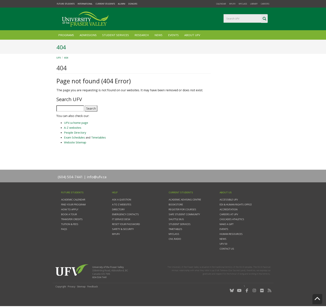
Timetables (98, 137)
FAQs (64, 229)
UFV (58, 57)
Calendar (221, 3)
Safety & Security (123, 229)
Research (142, 35)
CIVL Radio (175, 239)
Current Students (105, 3)
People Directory (75, 132)
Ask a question (121, 199)
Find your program (73, 204)
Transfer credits (72, 219)
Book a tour (69, 214)
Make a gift (227, 224)
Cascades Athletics (232, 219)
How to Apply (69, 209)
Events (173, 35)
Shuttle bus (176, 219)
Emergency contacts (125, 214)
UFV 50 (223, 243)
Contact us (227, 248)
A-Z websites (72, 127)
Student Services (115, 35)
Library (254, 3)
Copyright (60, 286)
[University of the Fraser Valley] (84, 18)
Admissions (88, 35)
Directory (118, 209)
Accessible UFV (229, 199)
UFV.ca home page (76, 123)
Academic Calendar (73, 199)
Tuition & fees (69, 224)
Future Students (66, 3)
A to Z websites (121, 204)
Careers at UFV (229, 214)
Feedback (92, 286)
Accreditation (229, 209)
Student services (180, 224)
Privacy (71, 286)
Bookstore (176, 204)
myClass (243, 3)
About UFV (192, 35)
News (158, 35)
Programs (66, 35)
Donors (132, 3)
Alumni (121, 3)
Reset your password (126, 224)
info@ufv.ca (97, 176)
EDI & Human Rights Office (236, 204)
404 (66, 57)
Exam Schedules (74, 137)
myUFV (232, 3)
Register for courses (182, 209)
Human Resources (231, 234)
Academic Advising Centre (185, 199)
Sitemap (81, 286)
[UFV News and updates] (269, 290)
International (85, 3)
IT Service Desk (121, 219)
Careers (265, 3)
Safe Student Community (184, 214)
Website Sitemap (75, 142)
